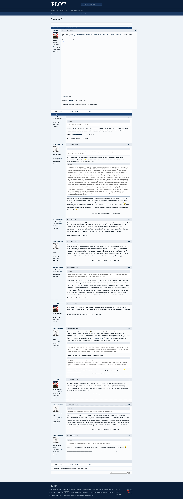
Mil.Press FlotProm (94, 489)
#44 (129, 241)
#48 (129, 380)
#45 (129, 267)
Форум (57, 13)
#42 (129, 144)
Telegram (131, 492)
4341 (60, 121)
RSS (129, 28)
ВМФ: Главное (64, 13)
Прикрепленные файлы (68, 40)
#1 (135, 31)
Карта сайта (118, 494)
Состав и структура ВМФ (63, 10)
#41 (129, 117)
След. (89, 111)
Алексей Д (71, 100)
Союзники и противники (74, 13)
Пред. (61, 111)
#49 (129, 404)
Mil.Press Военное (75, 489)
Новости (53, 10)
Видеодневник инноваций (77, 10)
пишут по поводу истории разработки (102, 159)
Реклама (118, 492)
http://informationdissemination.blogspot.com (79, 36)
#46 (129, 304)
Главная (53, 13)
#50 (129, 435)
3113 (60, 158)
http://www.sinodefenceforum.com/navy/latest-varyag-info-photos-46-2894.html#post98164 (97, 34)
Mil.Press (66, 490)
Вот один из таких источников (103, 338)
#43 (129, 219)
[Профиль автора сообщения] (55, 38)
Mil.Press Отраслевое (85, 489)
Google (64, 495)
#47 (129, 328)
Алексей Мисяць (78, 134)
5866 (54, 46)
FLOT (58, 4)
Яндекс (60, 495)
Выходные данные (120, 490)
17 (85, 111)
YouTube (131, 490)
